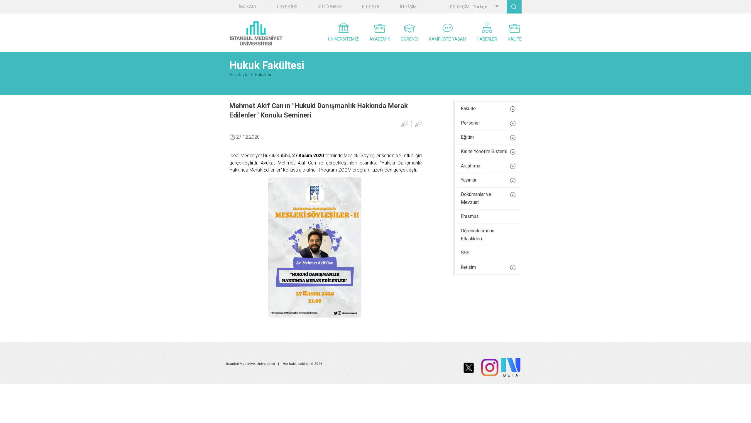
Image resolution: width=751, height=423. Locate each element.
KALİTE (515, 39)
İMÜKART (248, 6)
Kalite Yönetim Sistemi (484, 151)
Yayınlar (468, 180)
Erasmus (470, 216)
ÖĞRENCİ (409, 39)
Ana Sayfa (238, 74)
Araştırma (470, 166)
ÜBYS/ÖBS (287, 6)
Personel (470, 123)
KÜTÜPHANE (330, 6)
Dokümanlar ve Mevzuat (476, 198)
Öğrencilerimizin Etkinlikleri (477, 234)
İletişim (468, 267)
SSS (465, 253)
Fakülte (468, 108)
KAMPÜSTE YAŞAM (447, 39)
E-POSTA (371, 6)
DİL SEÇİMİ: (468, 6)
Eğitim (467, 137)
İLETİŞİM (408, 6)
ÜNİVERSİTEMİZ (343, 39)
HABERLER (487, 39)
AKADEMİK (379, 39)
